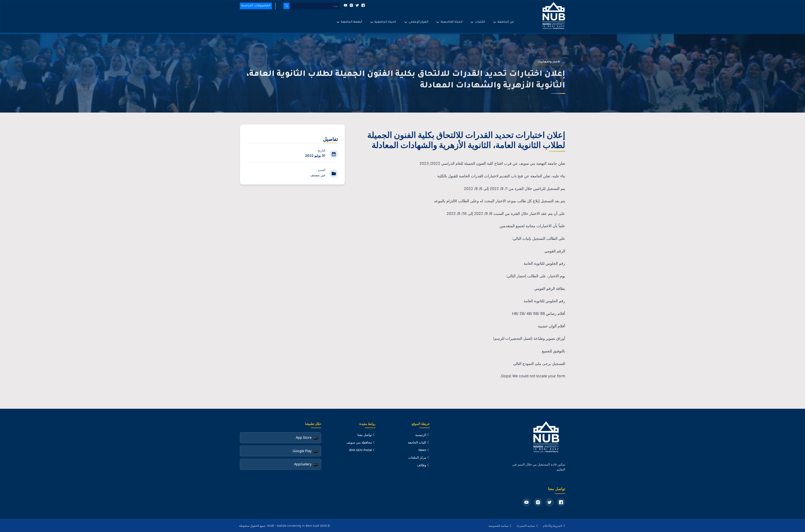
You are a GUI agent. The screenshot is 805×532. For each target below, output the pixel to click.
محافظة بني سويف (359, 442)
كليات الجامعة (417, 442)
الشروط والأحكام (552, 526)
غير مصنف (317, 175)
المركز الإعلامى (418, 22)
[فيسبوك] (363, 6)
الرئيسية (420, 435)
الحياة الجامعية (385, 22)
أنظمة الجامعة (351, 22)
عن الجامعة (505, 22)
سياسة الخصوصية (498, 526)
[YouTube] (526, 502)
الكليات (480, 22)
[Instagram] (538, 502)
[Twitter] (549, 502)
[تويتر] (357, 6)
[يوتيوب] (345, 6)
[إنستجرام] (351, 6)
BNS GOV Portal (360, 450)
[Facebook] (561, 502)
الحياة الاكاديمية (451, 22)
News (422, 450)
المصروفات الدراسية (255, 6)
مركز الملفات (417, 457)
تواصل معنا (364, 435)
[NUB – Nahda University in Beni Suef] (540, 16)
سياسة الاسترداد (525, 526)
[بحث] (286, 6)
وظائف (421, 465)
